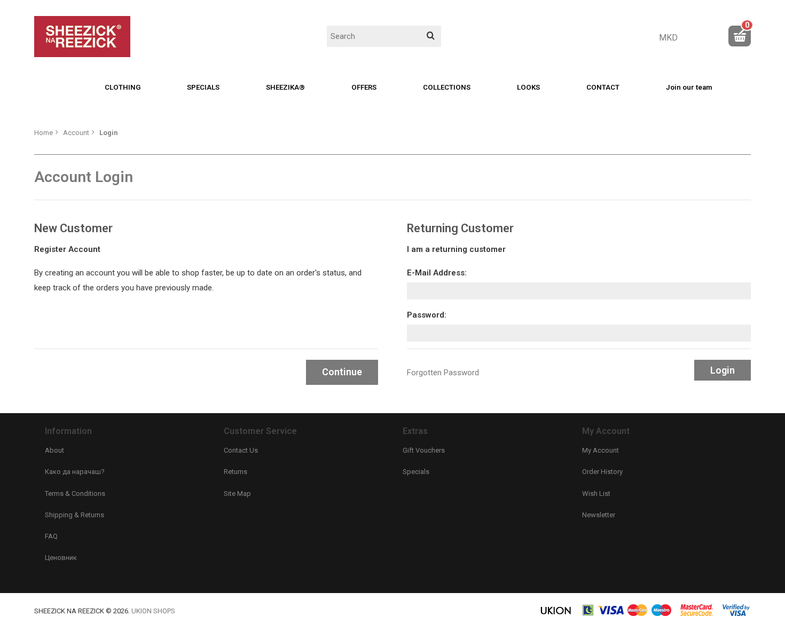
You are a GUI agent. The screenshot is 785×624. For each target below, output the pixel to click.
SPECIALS (203, 87)
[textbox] (384, 36)
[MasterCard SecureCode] (697, 614)
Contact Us (241, 450)
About (54, 450)
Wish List (596, 493)
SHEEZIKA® (285, 87)
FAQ (51, 536)
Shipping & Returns (74, 515)
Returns (235, 472)
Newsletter (598, 515)
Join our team (689, 87)
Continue (342, 371)
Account (76, 133)
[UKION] (556, 614)
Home (43, 133)
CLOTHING (122, 87)
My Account (600, 450)
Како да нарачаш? (75, 472)
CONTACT (602, 87)
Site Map (237, 493)
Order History (602, 472)
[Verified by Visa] (736, 614)
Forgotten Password (443, 372)
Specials (416, 472)
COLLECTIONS (446, 87)
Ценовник (61, 558)
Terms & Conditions (75, 493)
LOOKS (528, 87)
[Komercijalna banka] (588, 614)
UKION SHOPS (153, 611)
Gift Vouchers (424, 450)
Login (108, 133)
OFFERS (363, 87)
